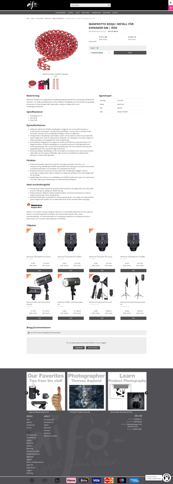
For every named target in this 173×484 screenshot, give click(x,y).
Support (29, 459)
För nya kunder (32, 435)
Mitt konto (30, 443)
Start (28, 18)
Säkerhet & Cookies (33, 451)
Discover (106, 13)
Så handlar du (31, 438)
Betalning (30, 449)
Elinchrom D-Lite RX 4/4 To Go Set (100, 302)
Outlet (115, 13)
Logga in (78, 348)
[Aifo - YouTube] (45, 480)
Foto (78, 13)
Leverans (30, 446)
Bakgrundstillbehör (58, 18)
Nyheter (29, 422)
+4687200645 (137, 422)
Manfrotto (48, 18)
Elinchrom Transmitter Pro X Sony (100, 257)
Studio (70, 13)
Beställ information (33, 454)
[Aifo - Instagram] (33, 480)
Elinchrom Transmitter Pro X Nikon (69, 257)
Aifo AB (138, 416)
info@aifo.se (138, 419)
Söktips (29, 440)
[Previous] (26, 393)
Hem (28, 420)
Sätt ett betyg (113, 31)
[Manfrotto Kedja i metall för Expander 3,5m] (55, 49)
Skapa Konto (31, 468)
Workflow (96, 13)
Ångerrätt (30, 465)
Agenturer (30, 457)
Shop (32, 18)
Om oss (29, 428)
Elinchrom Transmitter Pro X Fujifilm (132, 257)
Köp (130, 52)
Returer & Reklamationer (35, 462)
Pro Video (86, 13)
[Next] (146, 393)
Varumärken (61, 13)
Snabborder (31, 425)
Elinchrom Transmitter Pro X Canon (39, 257)
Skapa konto (93, 348)
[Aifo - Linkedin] (58, 480)
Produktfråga (97, 53)
